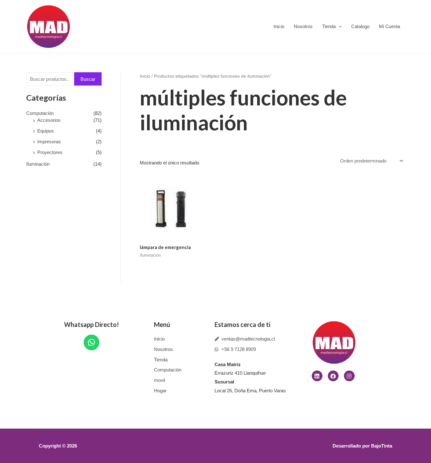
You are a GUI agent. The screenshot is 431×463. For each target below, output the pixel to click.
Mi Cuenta (389, 26)
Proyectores (49, 152)
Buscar (87, 79)
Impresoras (49, 141)
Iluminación (38, 164)
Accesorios (49, 120)
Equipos (45, 131)
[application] (339, 26)
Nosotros (303, 26)
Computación (40, 113)
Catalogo (360, 26)
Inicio (279, 26)
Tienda (329, 26)
